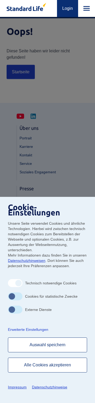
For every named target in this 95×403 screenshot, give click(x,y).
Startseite (21, 72)
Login (67, 8)
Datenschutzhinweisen (26, 260)
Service (26, 163)
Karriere (26, 146)
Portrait (26, 138)
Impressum (17, 387)
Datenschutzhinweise (49, 387)
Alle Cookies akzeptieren (47, 365)
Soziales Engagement (38, 172)
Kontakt (26, 155)
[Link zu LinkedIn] (33, 117)
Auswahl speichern (47, 345)
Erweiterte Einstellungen (28, 329)
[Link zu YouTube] (20, 117)
